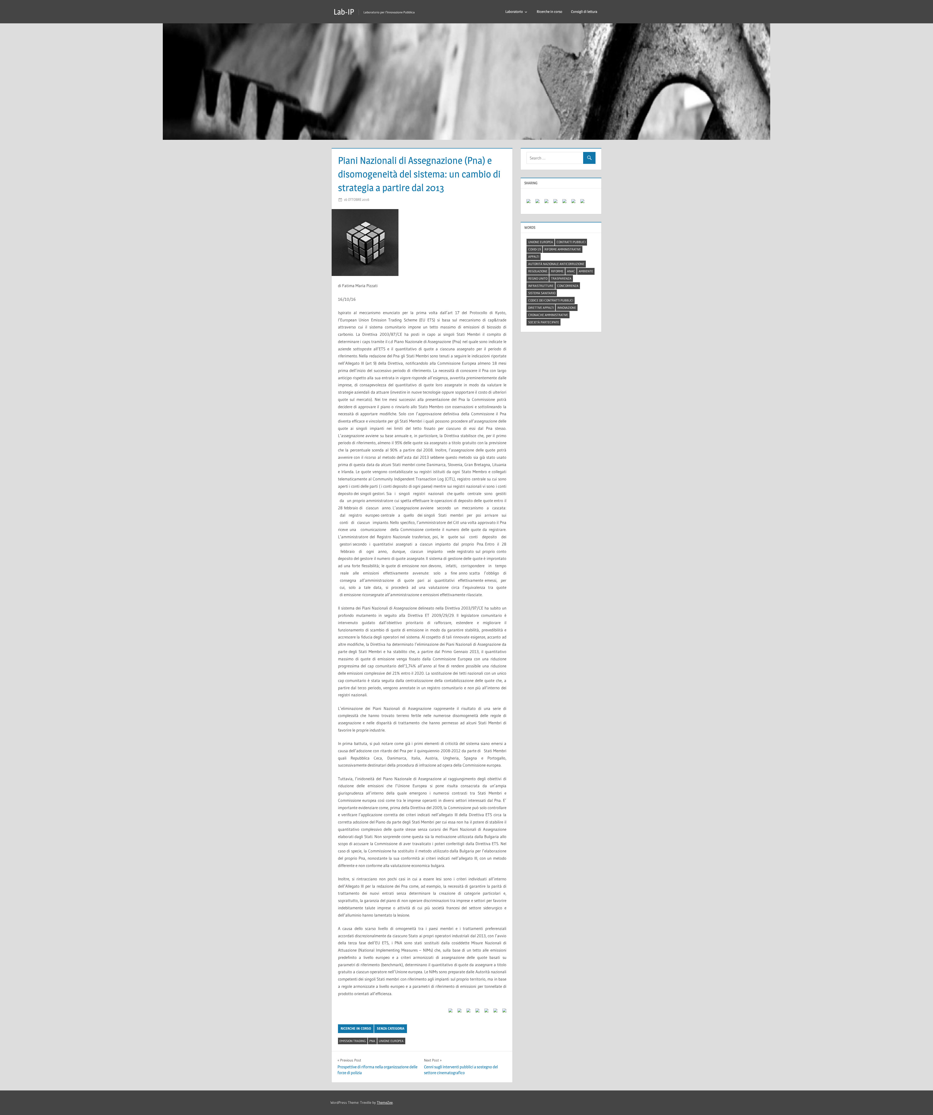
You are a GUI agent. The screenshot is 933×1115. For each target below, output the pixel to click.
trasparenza (561, 278)
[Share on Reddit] (466, 1012)
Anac (571, 271)
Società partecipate (543, 322)
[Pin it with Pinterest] (475, 1012)
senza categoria (390, 1028)
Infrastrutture (540, 286)
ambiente (586, 271)
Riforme (557, 271)
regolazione (537, 271)
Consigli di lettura (584, 11)
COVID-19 (534, 249)
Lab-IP (344, 12)
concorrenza (568, 286)
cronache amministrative (548, 315)
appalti (533, 256)
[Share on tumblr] (493, 1012)
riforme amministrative (562, 249)
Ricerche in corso (549, 11)
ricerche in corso (356, 1028)
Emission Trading (352, 1041)
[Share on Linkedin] (484, 1012)
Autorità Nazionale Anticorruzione (556, 264)
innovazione (566, 308)
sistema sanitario (541, 293)
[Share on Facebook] (448, 1012)
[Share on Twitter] (457, 1012)
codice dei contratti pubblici (550, 300)
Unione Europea (391, 1041)
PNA (372, 1041)
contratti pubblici (571, 242)
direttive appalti (541, 308)
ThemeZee (385, 1102)
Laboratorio (514, 11)
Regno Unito (537, 278)
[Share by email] (502, 1012)
